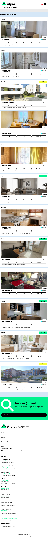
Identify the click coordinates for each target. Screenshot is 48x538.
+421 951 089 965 (5, 512)
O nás (2, 444)
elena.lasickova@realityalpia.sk (8, 505)
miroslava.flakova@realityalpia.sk (8, 526)
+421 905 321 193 (5, 497)
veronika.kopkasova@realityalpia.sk (9, 520)
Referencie (3, 435)
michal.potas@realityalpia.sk (7, 462)
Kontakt (3, 446)
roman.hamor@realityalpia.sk (8, 491)
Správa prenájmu (5, 441)
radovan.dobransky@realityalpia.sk (9, 468)
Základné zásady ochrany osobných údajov (12, 450)
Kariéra (3, 437)
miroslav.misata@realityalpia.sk (8, 475)
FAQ (2, 439)
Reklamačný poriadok (6, 448)
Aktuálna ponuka (5, 433)
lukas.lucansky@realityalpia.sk (8, 483)
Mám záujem (7, 415)
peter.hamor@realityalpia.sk (7, 499)
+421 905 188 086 (5, 489)
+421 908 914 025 (5, 481)
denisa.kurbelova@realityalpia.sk (8, 513)
